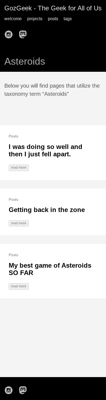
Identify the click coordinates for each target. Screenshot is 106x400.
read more (18, 167)
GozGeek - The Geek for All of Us (53, 8)
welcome (13, 18)
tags (68, 18)
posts (53, 18)
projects (34, 18)
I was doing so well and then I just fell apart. (45, 150)
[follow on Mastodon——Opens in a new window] (24, 33)
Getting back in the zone (47, 209)
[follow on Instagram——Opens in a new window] (10, 33)
